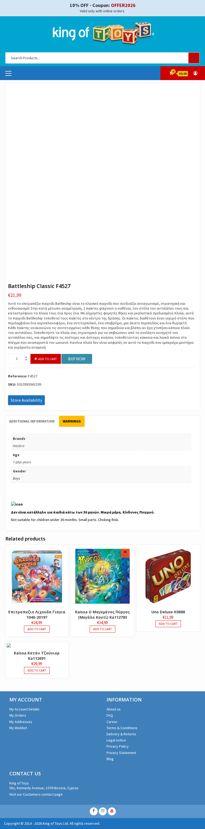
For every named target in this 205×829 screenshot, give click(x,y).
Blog (110, 758)
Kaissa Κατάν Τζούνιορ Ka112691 (37, 655)
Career (112, 721)
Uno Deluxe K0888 (168, 611)
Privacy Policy (118, 746)
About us (114, 709)
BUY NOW (76, 358)
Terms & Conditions (122, 727)
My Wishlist (18, 727)
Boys (16, 478)
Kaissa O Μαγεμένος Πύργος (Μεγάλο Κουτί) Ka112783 (102, 614)
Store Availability (26, 400)
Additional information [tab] (31, 421)
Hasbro (18, 445)
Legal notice (116, 740)
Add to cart (47, 359)
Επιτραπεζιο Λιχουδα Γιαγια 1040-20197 (36, 614)
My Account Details (24, 709)
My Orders (17, 715)
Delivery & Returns (121, 734)
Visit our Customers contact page (36, 794)
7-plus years (22, 462)
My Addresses (20, 721)
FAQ (110, 715)
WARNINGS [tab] (72, 421)
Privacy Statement (121, 752)
